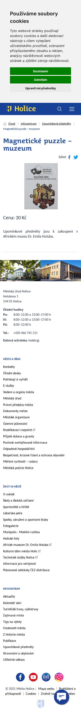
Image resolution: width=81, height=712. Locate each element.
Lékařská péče (12, 513)
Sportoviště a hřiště (16, 507)
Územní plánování (15, 424)
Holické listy (11, 538)
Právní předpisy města (18, 405)
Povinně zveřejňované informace (25, 442)
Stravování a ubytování (18, 653)
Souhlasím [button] (40, 71)
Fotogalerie (10, 526)
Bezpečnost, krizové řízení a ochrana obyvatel (33, 455)
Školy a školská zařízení (18, 500)
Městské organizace (16, 417)
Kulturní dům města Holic (20, 551)
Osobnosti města (14, 628)
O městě (9, 494)
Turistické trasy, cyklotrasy (20, 609)
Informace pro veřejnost (19, 564)
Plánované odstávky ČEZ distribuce (26, 570)
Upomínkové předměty (56, 123)
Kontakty (9, 367)
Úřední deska (12, 373)
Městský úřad (12, 398)
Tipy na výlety (12, 622)
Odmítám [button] (40, 79)
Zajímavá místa (13, 615)
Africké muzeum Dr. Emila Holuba (25, 545)
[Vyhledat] (59, 109)
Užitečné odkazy (14, 660)
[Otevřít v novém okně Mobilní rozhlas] (47, 677)
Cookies (31, 694)
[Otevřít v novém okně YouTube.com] (34, 677)
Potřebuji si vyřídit (15, 379)
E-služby (8, 386)
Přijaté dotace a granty (18, 436)
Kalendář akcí (12, 603)
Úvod (11, 123)
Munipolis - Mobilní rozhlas (21, 532)
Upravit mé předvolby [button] (40, 88)
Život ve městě (12, 486)
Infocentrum (29, 123)
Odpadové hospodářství (19, 449)
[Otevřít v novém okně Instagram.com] (60, 677)
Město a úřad (11, 359)
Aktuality (9, 596)
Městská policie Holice (18, 468)
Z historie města (14, 634)
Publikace (9, 641)
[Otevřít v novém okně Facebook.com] (21, 677)
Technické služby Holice (18, 557)
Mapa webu (46, 689)
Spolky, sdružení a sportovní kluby (25, 520)
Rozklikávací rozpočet (17, 430)
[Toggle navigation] (72, 109)
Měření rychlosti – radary (20, 461)
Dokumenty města (15, 411)
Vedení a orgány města (18, 392)
